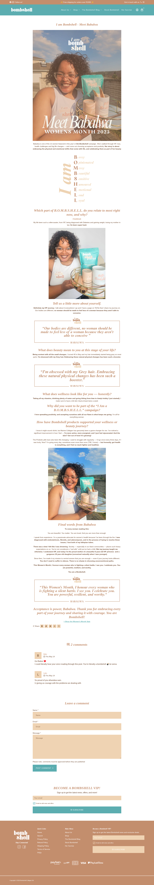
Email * (35, 722)
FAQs (39, 853)
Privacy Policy (42, 839)
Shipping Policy (43, 846)
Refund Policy (42, 842)
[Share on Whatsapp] (54, 626)
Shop (76, 10)
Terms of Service (43, 849)
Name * (35, 710)
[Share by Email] (59, 626)
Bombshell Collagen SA (27, 880)
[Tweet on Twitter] (46, 626)
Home (39, 832)
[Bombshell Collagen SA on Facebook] (10, 2)
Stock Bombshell (111, 10)
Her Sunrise (126, 10)
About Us (66, 10)
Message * (37, 733)
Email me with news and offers (45, 803)
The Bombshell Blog (92, 10)
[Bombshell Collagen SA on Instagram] (13, 2)
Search (40, 836)
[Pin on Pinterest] (50, 626)
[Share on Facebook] (42, 626)
